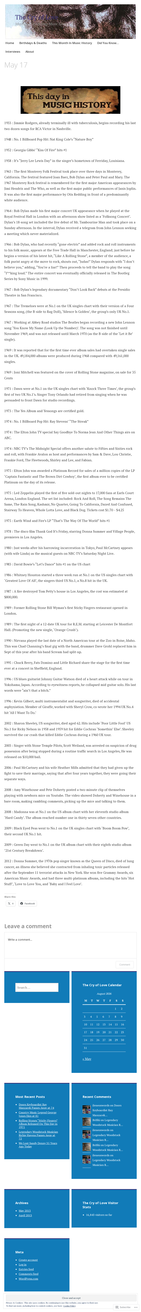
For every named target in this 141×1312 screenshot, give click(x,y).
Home (9, 43)
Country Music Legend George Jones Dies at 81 (37, 1114)
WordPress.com (28, 1279)
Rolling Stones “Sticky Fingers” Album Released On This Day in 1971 (38, 1124)
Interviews (12, 52)
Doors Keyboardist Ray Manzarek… (107, 1110)
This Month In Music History (72, 43)
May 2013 (25, 1211)
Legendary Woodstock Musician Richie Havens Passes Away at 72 (38, 1135)
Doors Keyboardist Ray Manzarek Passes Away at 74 (36, 1106)
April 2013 (25, 1215)
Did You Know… (108, 43)
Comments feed (28, 1274)
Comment (124, 964)
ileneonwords (101, 1105)
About (29, 52)
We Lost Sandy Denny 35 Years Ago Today (38, 1144)
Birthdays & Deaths (33, 43)
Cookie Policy (69, 1306)
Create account (28, 1260)
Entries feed (26, 1269)
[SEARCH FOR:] (36, 987)
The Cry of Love (36, 17)
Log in (22, 1264)
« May (87, 1059)
